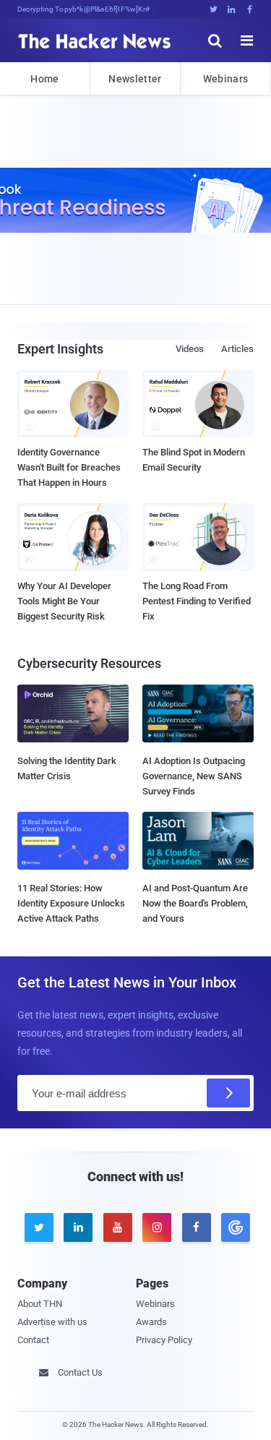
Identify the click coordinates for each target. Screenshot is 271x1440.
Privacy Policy (164, 1339)
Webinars (225, 79)
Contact (33, 1339)
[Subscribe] (228, 1093)
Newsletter (134, 79)
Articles (237, 348)
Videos (190, 348)
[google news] (233, 1227)
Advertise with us (52, 1321)
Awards (151, 1321)
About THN (39, 1303)
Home (44, 79)
